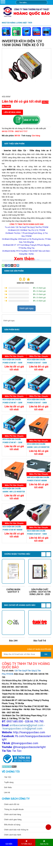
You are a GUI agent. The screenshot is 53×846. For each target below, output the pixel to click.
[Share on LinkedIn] (18, 265)
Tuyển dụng (8, 782)
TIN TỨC (7, 777)
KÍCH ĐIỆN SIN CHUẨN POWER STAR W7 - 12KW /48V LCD (12, 403)
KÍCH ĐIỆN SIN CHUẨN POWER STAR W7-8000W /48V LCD (12, 530)
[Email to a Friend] (12, 265)
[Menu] (3, 2)
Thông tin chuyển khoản (14, 809)
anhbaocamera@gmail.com (26, 725)
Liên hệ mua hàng (12, 112)
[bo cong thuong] (16, 759)
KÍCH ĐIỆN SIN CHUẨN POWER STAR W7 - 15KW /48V (37, 363)
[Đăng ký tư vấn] (26, 120)
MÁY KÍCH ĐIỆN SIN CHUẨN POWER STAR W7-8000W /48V (38, 480)
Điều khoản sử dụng (12, 824)
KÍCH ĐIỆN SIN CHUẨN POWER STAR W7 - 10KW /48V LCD (37, 403)
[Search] (44, 2)
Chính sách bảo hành (12, 835)
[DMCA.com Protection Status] (9, 766)
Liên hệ (7, 792)
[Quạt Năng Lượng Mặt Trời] (16, 31)
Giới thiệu (8, 787)
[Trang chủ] (51, 2)
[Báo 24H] (13, 622)
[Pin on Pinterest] (15, 265)
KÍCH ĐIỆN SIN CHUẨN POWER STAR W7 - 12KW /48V (12, 442)
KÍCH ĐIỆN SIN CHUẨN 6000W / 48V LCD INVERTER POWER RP (14, 492)
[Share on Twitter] (9, 265)
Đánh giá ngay (26, 308)
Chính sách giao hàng (12, 819)
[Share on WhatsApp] (3, 265)
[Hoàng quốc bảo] (26, 12)
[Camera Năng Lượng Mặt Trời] (26, 31)
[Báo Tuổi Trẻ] (39, 622)
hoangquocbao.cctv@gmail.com (22, 728)
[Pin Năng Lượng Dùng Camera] (46, 31)
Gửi (45, 654)
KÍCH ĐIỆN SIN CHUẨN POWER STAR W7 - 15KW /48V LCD (12, 363)
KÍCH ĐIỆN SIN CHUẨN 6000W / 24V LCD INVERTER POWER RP (38, 447)
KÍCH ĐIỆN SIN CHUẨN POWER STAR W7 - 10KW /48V (37, 534)
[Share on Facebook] (6, 265)
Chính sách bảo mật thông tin (16, 830)
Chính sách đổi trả (11, 804)
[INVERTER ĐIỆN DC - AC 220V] (36, 31)
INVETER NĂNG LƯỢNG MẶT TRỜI (17, 23)
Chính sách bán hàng (12, 814)
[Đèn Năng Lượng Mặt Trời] (6, 31)
